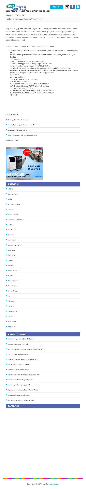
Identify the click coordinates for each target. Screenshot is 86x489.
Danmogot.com (52, 484)
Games (10, 225)
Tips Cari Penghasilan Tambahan (18, 354)
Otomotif (11, 260)
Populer (10, 276)
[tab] (16, 20)
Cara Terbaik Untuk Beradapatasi (19, 395)
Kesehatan (11, 235)
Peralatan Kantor (13, 271)
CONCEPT (11, 209)
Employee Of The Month (16, 220)
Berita (10, 199)
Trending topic (12, 311)
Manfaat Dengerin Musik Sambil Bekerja (21, 339)
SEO (9, 296)
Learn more (11, 240)
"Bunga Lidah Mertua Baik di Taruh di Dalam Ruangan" (26, 349)
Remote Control (13, 281)
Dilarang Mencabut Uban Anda (18, 120)
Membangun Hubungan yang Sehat (20, 385)
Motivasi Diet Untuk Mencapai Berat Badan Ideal (24, 375)
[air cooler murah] (24, 163)
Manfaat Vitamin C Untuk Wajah (18, 370)
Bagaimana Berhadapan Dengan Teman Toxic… (23, 390)
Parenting (11, 265)
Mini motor (11, 250)
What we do (12, 322)
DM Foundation (13, 214)
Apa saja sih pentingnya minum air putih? (21, 400)
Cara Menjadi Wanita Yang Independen (21, 380)
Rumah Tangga (12, 291)
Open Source (12, 255)
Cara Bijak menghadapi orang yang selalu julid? (23, 359)
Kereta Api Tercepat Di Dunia (17, 130)
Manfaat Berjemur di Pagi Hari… (18, 344)
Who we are (12, 327)
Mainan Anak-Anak (14, 245)
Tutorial (10, 316)
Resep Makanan (13, 286)
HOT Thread (12, 230)
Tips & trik (11, 306)
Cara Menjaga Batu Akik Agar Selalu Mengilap (23, 135)
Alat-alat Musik (13, 194)
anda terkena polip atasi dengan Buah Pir (21, 125)
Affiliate (10, 189)
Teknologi (11, 301)
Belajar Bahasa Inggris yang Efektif (19, 364)
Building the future (14, 204)
